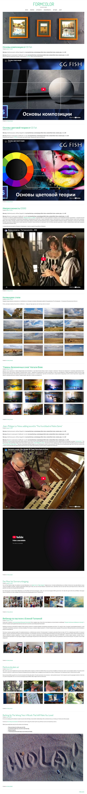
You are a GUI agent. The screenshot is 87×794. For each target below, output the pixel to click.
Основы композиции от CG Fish (17, 47)
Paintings (32, 9)
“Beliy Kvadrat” (41, 585)
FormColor (43, 4)
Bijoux (26, 9)
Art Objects (39, 9)
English (11, 574)
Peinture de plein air (11, 667)
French (11, 708)
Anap (9, 441)
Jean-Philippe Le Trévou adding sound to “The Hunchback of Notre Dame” (32, 426)
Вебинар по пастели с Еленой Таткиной (22, 618)
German (11, 611)
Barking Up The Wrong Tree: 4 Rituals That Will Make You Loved (28, 715)
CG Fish (28, 56)
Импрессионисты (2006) (14, 208)
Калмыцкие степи (11, 297)
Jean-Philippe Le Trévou (39, 442)
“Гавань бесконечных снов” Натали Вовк (23, 367)
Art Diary (55, 9)
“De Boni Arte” (79, 441)
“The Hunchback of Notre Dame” (10, 444)
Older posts (81, 791)
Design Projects (47, 9)
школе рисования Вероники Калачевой (21, 622)
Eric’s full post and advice (12, 721)
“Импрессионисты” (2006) (29, 217)
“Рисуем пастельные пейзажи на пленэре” (74, 622)
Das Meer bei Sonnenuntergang (15, 581)
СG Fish (15, 137)
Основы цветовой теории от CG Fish (20, 127)
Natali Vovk (34, 585)
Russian (11, 121)
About (60, 9)
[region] (43, 28)
